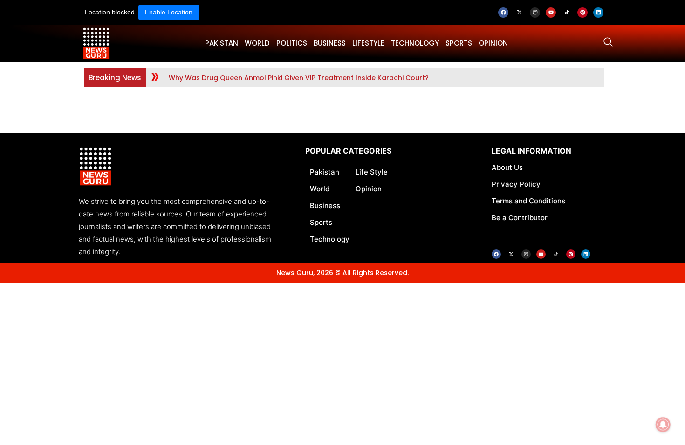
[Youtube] (551, 12)
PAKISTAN (221, 43)
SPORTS (458, 43)
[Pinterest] (582, 12)
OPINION (493, 43)
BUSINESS (330, 43)
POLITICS (291, 43)
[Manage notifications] (663, 424)
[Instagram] (535, 12)
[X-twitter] (519, 12)
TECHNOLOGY (415, 43)
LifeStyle (368, 43)
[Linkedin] (598, 12)
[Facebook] (503, 12)
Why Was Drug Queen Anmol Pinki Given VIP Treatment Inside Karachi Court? (299, 77)
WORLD (257, 43)
